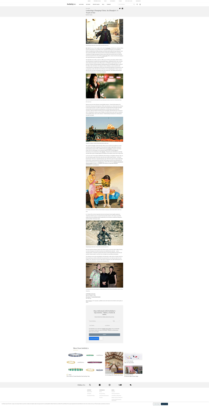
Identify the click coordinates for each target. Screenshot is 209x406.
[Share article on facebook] (122, 8)
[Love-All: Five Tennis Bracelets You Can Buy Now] (85, 363)
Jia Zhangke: (90, 293)
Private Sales (96, 4)
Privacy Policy (102, 393)
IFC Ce (87, 296)
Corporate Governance (104, 395)
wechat (130, 385)
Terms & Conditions (116, 393)
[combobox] (126, 4)
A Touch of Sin (104, 55)
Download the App (91, 395)
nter (89, 296)
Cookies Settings (156, 403)
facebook (100, 385)
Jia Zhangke (108, 48)
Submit (104, 334)
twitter (90, 385)
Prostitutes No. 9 (101, 161)
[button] (105, 348)
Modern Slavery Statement (117, 397)
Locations (89, 393)
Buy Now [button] (88, 4)
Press (100, 391)
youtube (120, 385)
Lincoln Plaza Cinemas (96, 296)
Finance (109, 4)
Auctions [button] (81, 4)
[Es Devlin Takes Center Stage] (133, 370)
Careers (101, 397)
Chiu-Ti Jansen (89, 300)
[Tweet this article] (120, 8)
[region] (104, 404)
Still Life (103, 151)
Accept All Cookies (164, 403)
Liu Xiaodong (108, 148)
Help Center (89, 391)
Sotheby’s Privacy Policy (106, 328)
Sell (103, 4)
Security (113, 391)
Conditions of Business (116, 395)
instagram (109, 385)
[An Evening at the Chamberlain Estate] (114, 363)
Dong (116, 150)
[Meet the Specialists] (133, 356)
